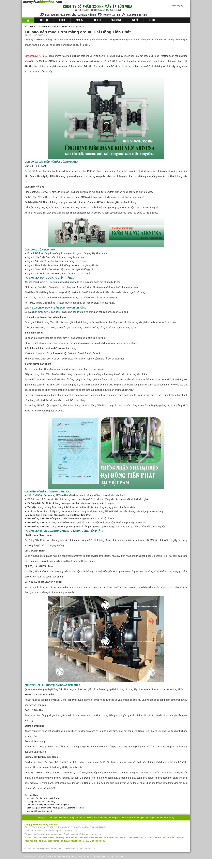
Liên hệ (152, 20)
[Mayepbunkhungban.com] (26, 27)
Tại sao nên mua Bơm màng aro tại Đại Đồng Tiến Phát (60, 27)
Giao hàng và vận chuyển (144, 817)
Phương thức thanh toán (119, 817)
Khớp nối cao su (98, 856)
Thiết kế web (69, 848)
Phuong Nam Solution (85, 848)
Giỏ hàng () (177, 5)
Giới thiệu (44, 20)
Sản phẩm (63, 817)
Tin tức (62, 20)
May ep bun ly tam (115, 856)
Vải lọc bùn (51, 856)
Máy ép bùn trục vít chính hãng (41, 801)
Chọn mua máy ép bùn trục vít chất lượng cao (48, 804)
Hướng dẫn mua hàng (97, 817)
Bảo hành (161, 817)
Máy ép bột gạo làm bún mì (39, 811)
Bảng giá (79, 20)
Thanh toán (116, 20)
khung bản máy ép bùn (79, 856)
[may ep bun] (28, 20)
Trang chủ (42, 817)
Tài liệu (97, 20)
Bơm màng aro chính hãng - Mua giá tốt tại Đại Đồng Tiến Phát (55, 808)
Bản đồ (135, 20)
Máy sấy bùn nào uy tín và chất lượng (44, 798)
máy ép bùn (62, 856)
